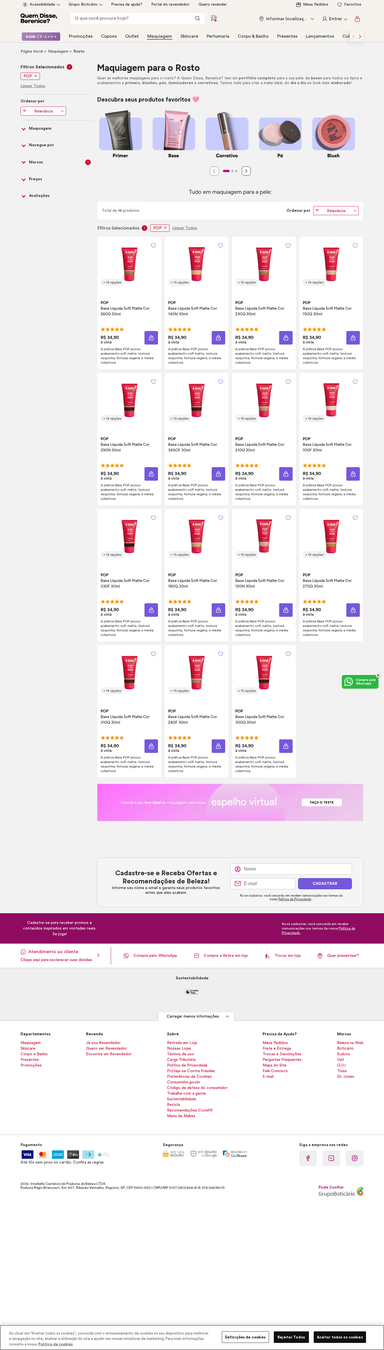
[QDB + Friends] (41, 37)
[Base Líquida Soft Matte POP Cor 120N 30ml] (263, 535)
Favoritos (352, 4)
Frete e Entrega (277, 1048)
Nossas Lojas (179, 1048)
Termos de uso (180, 1054)
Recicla (173, 1105)
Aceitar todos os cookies (340, 1337)
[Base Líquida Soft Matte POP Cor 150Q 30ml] (331, 263)
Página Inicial (32, 51)
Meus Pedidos (315, 4)
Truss (342, 1071)
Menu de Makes (181, 1116)
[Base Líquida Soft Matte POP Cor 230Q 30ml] (263, 263)
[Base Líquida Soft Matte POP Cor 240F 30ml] (196, 671)
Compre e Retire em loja (226, 956)
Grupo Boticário (83, 4)
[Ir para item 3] (236, 171)
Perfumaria (218, 36)
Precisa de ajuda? (126, 4)
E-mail (268, 1077)
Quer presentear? (343, 956)
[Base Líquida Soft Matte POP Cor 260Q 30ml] (129, 263)
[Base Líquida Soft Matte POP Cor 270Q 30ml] (331, 535)
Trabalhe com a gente (186, 1093)
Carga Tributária (181, 1060)
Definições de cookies (245, 1337)
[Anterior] (214, 171)
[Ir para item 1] (226, 171)
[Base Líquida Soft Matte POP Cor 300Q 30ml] (263, 671)
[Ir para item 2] (232, 171)
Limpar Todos (184, 228)
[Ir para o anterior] (353, 37)
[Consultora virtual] (214, 18)
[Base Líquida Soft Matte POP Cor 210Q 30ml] (263, 399)
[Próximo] (246, 171)
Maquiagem (159, 36)
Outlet (132, 36)
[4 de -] (230, 802)
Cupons (109, 36)
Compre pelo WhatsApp (155, 956)
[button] (151, 338)
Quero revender (212, 4)
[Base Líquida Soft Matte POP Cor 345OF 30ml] (196, 399)
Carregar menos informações (193, 1016)
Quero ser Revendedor (106, 1048)
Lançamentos (320, 36)
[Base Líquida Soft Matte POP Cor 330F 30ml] (129, 535)
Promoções (80, 36)
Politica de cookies (55, 1344)
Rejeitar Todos (291, 1337)
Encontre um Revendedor (109, 1054)
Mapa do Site (274, 1065)
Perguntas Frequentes (282, 1060)
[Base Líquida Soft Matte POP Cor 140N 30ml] (196, 263)
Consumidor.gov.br (183, 1082)
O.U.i (341, 1065)
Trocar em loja (288, 956)
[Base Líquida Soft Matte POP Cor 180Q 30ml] (196, 535)
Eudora (343, 1054)
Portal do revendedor (170, 4)
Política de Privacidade (294, 899)
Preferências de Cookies (189, 1077)
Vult (340, 1060)
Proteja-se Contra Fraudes (191, 1071)
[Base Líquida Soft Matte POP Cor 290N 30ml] (129, 399)
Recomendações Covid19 (190, 1110)
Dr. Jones (345, 1077)
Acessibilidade (42, 4)
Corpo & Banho (253, 36)
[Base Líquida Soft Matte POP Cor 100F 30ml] (331, 399)
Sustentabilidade (181, 1099)
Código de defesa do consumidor (197, 1088)
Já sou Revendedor (103, 1043)
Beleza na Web (350, 1043)
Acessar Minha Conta (334, 18)
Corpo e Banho (34, 1054)
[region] (192, 1337)
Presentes (287, 36)
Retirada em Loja (182, 1043)
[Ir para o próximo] (360, 37)
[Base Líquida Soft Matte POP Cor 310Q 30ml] (129, 671)
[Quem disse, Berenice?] (39, 19)
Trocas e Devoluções (282, 1054)
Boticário (345, 1048)
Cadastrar (325, 884)
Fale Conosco (275, 1071)
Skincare (189, 36)
